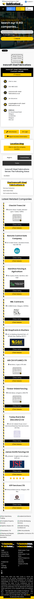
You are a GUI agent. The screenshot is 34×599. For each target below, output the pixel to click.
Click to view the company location (17, 148)
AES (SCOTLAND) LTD (17, 360)
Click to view (12, 81)
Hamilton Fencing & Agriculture (17, 270)
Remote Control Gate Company (17, 237)
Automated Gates (8, 190)
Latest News (5, 554)
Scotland (6, 176)
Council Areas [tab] (24, 157)
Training (3, 566)
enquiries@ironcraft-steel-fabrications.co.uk (17, 104)
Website (17, 75)
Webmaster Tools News (23, 555)
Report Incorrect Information (18, 136)
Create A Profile (23, 564)
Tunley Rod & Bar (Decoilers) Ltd (17, 418)
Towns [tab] (17, 163)
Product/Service (8, 35)
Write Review (13, 132)
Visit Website (18, 228)
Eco (2, 564)
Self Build (4, 568)
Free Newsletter (28, 8)
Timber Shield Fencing (17, 388)
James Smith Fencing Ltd (17, 452)
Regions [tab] (9, 157)
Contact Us (4, 552)
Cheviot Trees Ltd (17, 205)
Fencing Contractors (9, 188)
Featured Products (9, 8)
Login (26, 132)
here (28, 595)
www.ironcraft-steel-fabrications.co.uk (15, 92)
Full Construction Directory (10, 193)
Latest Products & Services (23, 559)
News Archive (5, 556)
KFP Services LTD (17, 485)
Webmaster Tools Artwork (23, 551)
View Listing (17, 225)
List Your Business (19, 8)
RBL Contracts (17, 301)
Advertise (21, 562)
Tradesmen (4, 562)
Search (17, 39)
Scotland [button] (29, 1)
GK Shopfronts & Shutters (17, 330)
